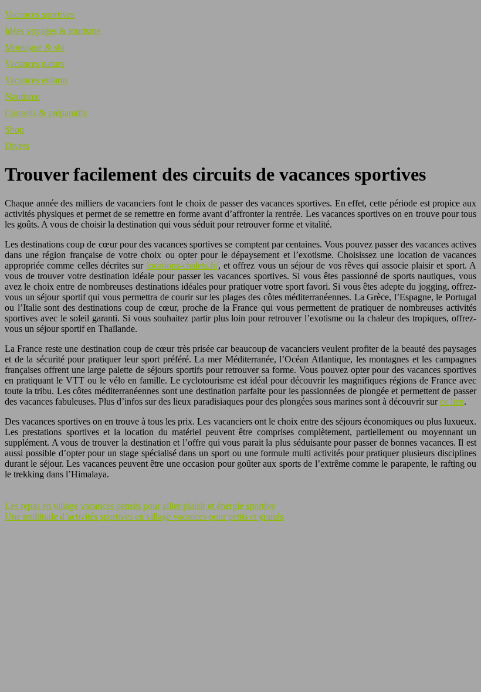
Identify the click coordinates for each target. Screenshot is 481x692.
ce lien (452, 401)
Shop (14, 129)
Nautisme (22, 96)
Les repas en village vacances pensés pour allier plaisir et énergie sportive (140, 506)
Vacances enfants (36, 80)
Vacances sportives (39, 14)
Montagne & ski (35, 47)
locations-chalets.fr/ (182, 265)
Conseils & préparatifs (46, 113)
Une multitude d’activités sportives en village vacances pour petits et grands (144, 516)
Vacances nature (35, 64)
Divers (17, 146)
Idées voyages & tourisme (52, 31)
